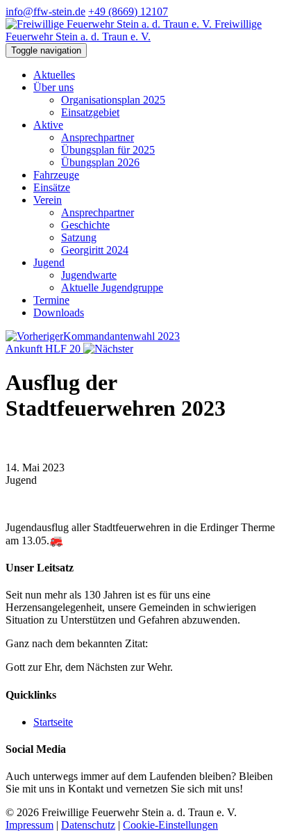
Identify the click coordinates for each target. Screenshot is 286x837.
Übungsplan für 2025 (108, 150)
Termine (51, 300)
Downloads (58, 312)
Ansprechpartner (97, 137)
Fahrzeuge (56, 175)
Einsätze (51, 187)
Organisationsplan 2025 (113, 100)
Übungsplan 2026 (100, 162)
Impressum (29, 825)
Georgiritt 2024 (94, 250)
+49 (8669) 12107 (128, 11)
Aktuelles (54, 75)
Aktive (48, 125)
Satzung (78, 237)
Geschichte (85, 225)
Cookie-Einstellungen (170, 825)
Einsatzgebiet (90, 112)
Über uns (53, 87)
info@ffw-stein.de (45, 11)
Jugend (49, 262)
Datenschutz (88, 825)
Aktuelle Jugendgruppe (112, 287)
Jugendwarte (89, 275)
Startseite (53, 722)
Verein (47, 200)
